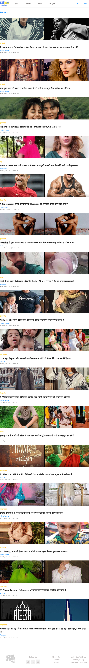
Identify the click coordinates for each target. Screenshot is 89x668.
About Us (56, 657)
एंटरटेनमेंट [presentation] (3, 43)
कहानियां (28, 3)
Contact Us (55, 660)
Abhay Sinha (4, 207)
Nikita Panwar (4, 400)
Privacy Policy (78, 660)
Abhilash (3, 284)
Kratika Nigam (4, 50)
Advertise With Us (78, 657)
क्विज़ (40, 3)
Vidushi (2, 362)
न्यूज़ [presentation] (1, 161)
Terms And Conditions (78, 662)
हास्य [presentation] (1, 277)
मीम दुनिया (52, 3)
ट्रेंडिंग (16, 3)
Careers (56, 662)
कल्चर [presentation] (2, 432)
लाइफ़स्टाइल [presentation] (3, 354)
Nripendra (3, 169)
